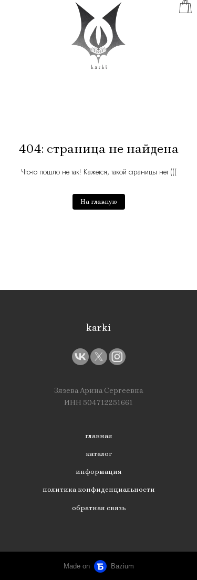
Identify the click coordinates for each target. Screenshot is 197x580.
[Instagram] (117, 356)
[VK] (80, 356)
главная (98, 436)
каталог (99, 454)
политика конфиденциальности (99, 489)
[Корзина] (185, 6)
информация (99, 471)
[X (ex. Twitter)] (98, 356)
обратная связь (99, 508)
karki (98, 328)
